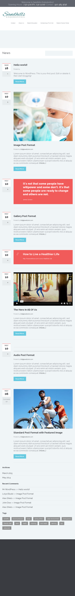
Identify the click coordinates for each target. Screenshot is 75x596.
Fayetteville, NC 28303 (12, 560)
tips (62, 523)
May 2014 (6, 477)
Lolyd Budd (7, 494)
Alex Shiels (7, 498)
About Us (21, 23)
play (16, 349)
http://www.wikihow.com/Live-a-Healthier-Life (37, 258)
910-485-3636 (45, 556)
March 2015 (7, 473)
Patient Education (32, 23)
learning (53, 523)
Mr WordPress (8, 489)
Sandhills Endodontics (12, 556)
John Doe (6, 502)
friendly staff (7, 523)
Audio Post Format (24, 355)
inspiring (33, 523)
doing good (67, 519)
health (25, 523)
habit (17, 523)
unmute (65, 349)
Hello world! (20, 64)
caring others (39, 519)
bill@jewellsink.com (26, 149)
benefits (6, 519)
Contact (13, 23)
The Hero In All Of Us (25, 309)
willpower (7, 528)
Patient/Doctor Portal (63, 23)
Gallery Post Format (25, 216)
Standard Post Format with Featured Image (38, 432)
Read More (20, 81)
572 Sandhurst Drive (11, 558)
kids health (43, 523)
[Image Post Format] (43, 116)
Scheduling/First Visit (47, 23)
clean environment (53, 519)
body (28, 519)
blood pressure (18, 519)
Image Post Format (24, 145)
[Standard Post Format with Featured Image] (43, 408)
